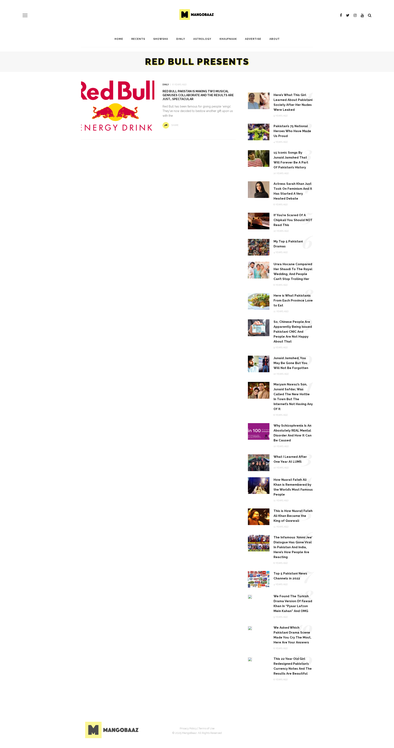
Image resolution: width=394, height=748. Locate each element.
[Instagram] (355, 15)
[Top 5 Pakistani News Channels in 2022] (258, 579)
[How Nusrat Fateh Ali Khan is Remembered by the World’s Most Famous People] (258, 485)
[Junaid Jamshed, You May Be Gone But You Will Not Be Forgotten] (258, 364)
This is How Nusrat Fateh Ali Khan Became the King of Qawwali (293, 516)
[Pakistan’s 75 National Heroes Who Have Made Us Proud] (258, 132)
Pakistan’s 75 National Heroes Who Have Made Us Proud (292, 131)
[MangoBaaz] (112, 730)
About (274, 39)
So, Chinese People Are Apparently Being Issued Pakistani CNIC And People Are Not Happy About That (293, 331)
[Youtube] (362, 15)
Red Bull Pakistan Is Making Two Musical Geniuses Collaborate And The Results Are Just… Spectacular (198, 95)
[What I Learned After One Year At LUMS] (258, 462)
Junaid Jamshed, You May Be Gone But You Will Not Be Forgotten (291, 363)
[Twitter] (348, 15)
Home (119, 39)
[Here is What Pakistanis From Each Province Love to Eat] (258, 301)
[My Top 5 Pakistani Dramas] (258, 247)
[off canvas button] (25, 15)
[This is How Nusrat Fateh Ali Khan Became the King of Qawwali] (258, 516)
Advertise (253, 39)
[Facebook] (341, 15)
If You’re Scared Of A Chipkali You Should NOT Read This (293, 220)
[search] (369, 15)
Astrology (202, 39)
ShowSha (160, 39)
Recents (138, 39)
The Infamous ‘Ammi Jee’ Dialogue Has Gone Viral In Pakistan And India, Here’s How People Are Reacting (293, 547)
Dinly (180, 39)
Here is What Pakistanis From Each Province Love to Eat (293, 300)
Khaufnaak (228, 39)
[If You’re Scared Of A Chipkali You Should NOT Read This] (258, 221)
